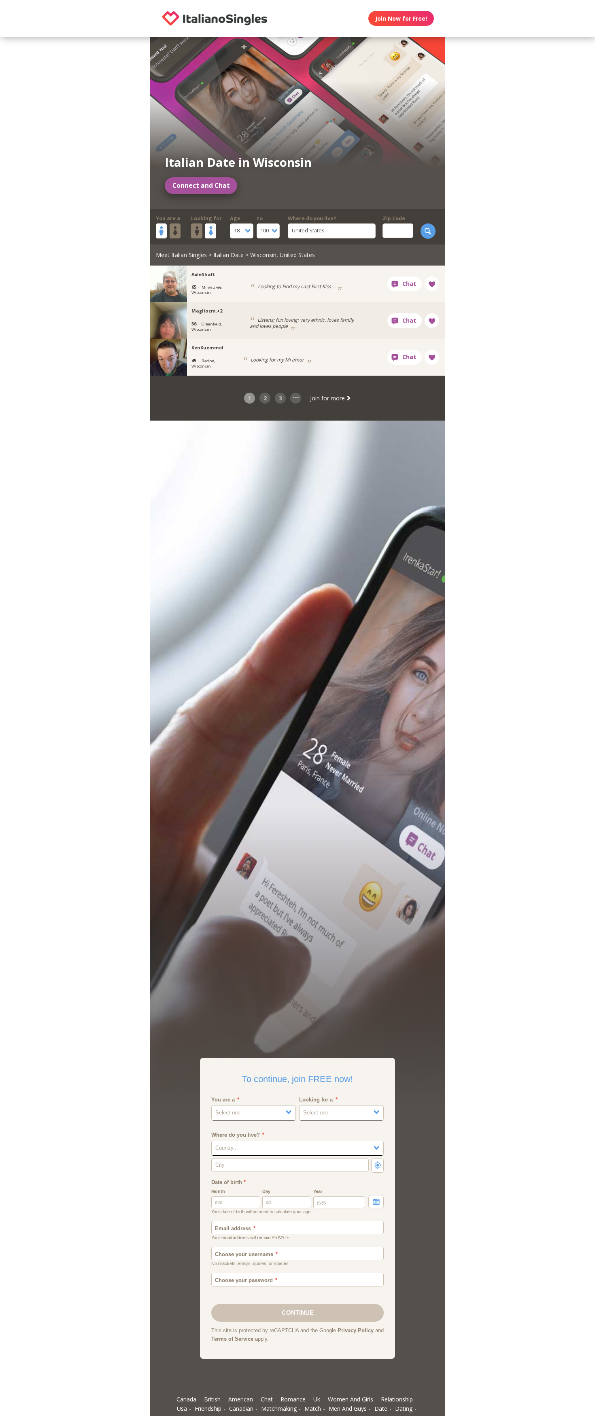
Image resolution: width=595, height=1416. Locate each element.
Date (380, 1408)
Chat (267, 1399)
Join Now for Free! (401, 18)
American (240, 1399)
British (212, 1399)
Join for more (328, 398)
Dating (403, 1408)
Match (312, 1408)
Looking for (206, 218)
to (260, 218)
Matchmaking (279, 1408)
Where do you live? (312, 218)
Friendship (208, 1408)
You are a (168, 218)
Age (235, 218)
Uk (316, 1399)
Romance (293, 1399)
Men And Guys (348, 1408)
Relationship (397, 1399)
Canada (186, 1399)
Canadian (241, 1408)
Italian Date (228, 255)
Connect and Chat (201, 185)
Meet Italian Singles (181, 255)
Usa (182, 1408)
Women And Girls (350, 1399)
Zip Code (393, 218)
